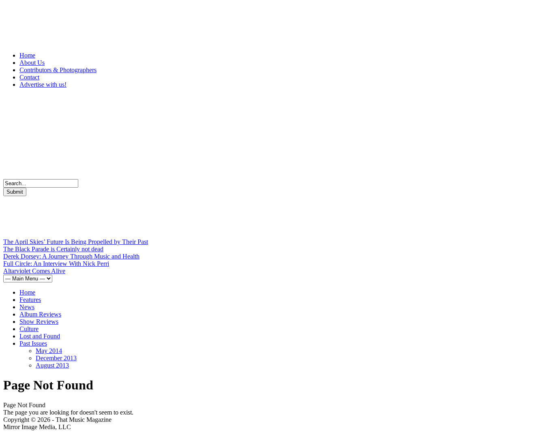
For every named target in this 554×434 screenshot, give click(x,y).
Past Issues (33, 343)
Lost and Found (39, 336)
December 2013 (56, 358)
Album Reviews (40, 314)
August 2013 (52, 365)
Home (27, 55)
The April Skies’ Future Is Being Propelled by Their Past (75, 241)
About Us (32, 62)
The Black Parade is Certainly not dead (53, 249)
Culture (29, 328)
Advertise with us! (43, 84)
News (26, 307)
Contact (29, 77)
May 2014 (49, 350)
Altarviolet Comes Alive (34, 270)
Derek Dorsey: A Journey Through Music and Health (71, 256)
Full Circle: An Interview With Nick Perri (56, 263)
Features (30, 299)
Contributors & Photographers (58, 69)
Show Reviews (38, 321)
